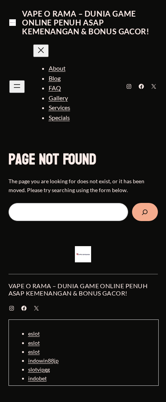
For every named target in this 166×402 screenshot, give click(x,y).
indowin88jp (43, 360)
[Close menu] (41, 50)
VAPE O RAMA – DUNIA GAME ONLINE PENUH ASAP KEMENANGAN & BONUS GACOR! (85, 22)
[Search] (145, 212)
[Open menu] (17, 86)
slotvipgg (39, 369)
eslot (34, 333)
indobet (37, 378)
